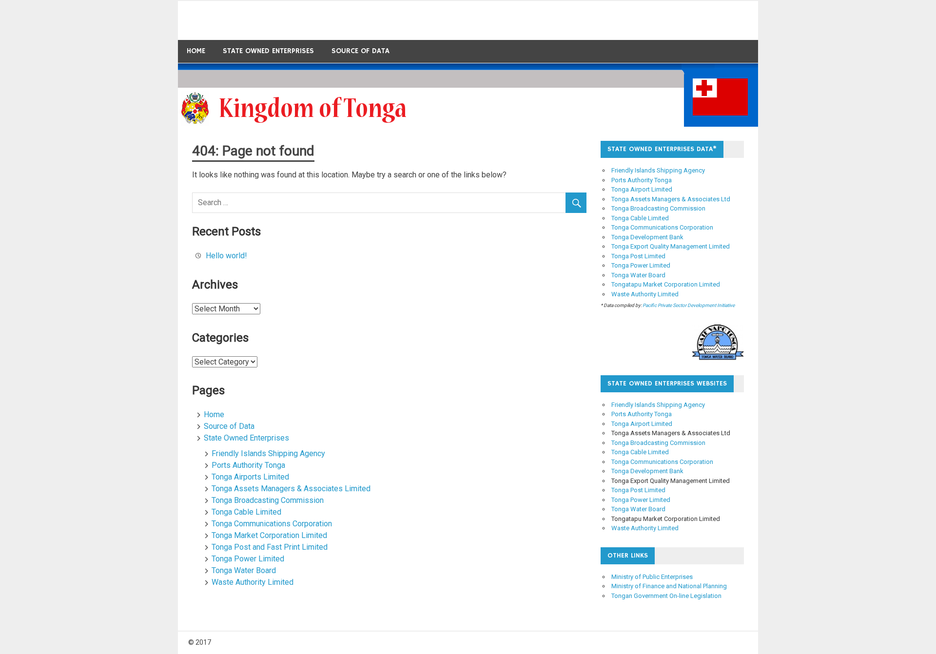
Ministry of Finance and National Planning (669, 586)
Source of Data (361, 51)
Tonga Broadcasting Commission (268, 500)
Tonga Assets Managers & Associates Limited (291, 488)
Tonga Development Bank (647, 237)
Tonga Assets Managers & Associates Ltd (670, 199)
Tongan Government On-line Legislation (666, 595)
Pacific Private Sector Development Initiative (689, 305)
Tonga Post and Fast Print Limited (270, 547)
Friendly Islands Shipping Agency (268, 453)
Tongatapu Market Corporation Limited (665, 284)
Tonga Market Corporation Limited (269, 535)
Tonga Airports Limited (250, 476)
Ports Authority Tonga (248, 465)
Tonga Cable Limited (246, 512)
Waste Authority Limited (252, 582)
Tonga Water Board (244, 570)
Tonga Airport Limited (641, 189)
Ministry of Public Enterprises (652, 576)
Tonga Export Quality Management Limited (670, 246)
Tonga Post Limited (638, 256)
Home (196, 51)
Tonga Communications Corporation (272, 523)
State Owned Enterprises (268, 51)
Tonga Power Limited (248, 558)
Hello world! (226, 255)
